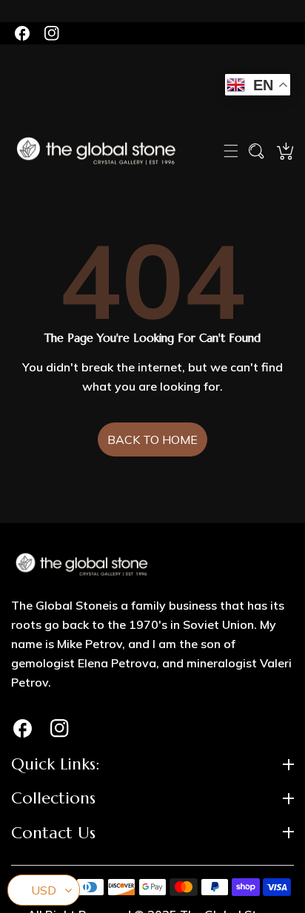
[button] (231, 151)
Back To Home (152, 439)
